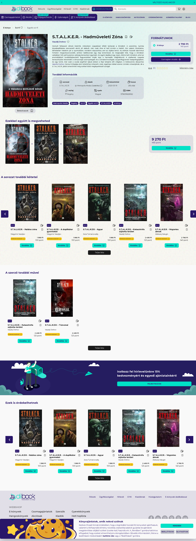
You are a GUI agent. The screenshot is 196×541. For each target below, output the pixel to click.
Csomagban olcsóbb (169, 59)
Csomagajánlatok (42, 511)
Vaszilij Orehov (59, 42)
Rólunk (41, 9)
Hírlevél (67, 9)
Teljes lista (99, 252)
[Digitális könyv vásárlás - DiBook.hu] (24, 9)
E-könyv (7, 28)
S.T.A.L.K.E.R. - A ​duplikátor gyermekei (60, 230)
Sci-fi (17, 28)
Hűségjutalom (104, 9)
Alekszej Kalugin (161, 234)
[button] (4, 214)
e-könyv (117, 103)
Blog (188, 17)
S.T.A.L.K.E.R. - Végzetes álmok (167, 230)
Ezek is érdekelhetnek (21, 402)
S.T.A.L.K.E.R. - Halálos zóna (24, 229)
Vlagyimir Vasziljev (18, 234)
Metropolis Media (60, 103)
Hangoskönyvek (123, 17)
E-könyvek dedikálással (176, 497)
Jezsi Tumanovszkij (90, 234)
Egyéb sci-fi (32, 28)
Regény (70, 94)
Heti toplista (79, 516)
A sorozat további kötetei (19, 177)
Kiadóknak (84, 9)
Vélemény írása (186, 68)
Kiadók (60, 516)
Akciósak (37, 516)
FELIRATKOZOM (154, 384)
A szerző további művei (22, 272)
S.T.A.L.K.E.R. (64, 86)
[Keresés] (115, 9)
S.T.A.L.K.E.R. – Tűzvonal (56, 325)
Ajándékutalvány (174, 17)
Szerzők (60, 511)
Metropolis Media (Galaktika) (88, 86)
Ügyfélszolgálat (54, 9)
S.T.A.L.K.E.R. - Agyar (93, 229)
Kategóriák (139, 17)
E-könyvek (107, 17)
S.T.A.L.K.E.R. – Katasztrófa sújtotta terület (132, 230)
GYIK (75, 9)
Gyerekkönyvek (155, 17)
